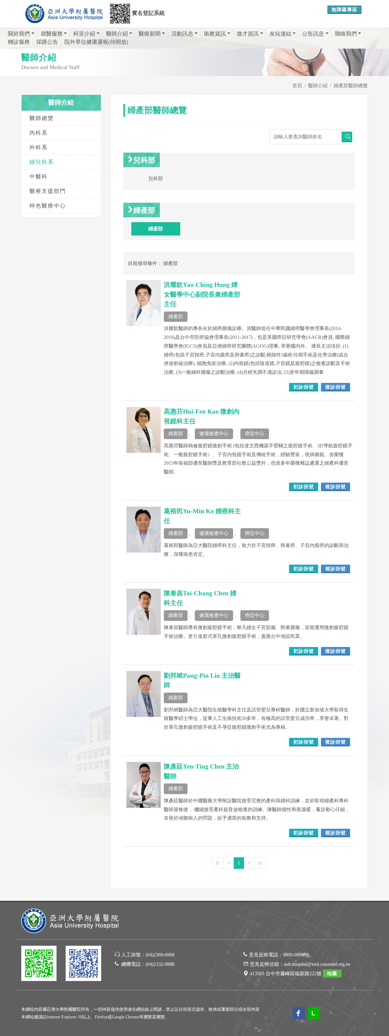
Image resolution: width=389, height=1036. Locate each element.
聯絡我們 (346, 34)
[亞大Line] (39, 964)
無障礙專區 (344, 9)
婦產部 (175, 316)
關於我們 (19, 34)
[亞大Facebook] (83, 964)
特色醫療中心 (47, 206)
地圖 (332, 973)
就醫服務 (52, 34)
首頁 (297, 85)
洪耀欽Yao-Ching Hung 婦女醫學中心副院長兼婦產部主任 (202, 294)
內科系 (38, 133)
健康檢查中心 (214, 433)
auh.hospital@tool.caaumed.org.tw (317, 964)
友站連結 (280, 34)
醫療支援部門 (47, 191)
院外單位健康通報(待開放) (96, 42)
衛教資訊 (215, 34)
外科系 (38, 147)
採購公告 (47, 42)
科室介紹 (84, 34)
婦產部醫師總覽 (351, 85)
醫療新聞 (149, 34)
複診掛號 (335, 387)
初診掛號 (303, 387)
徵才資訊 (248, 34)
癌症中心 (254, 433)
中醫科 (38, 177)
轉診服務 (19, 42)
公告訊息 (313, 34)
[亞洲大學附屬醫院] (63, 14)
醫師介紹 (117, 34)
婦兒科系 (41, 162)
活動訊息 (182, 34)
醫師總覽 (41, 118)
